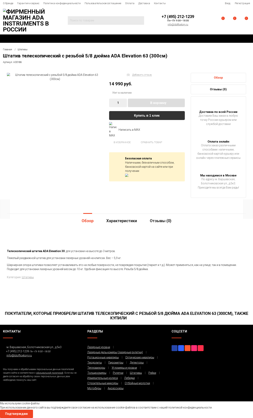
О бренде (8, 3)
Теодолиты (94, 362)
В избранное (122, 142)
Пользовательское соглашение (103, 3)
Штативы (28, 277)
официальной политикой (49, 372)
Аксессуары (116, 388)
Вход (227, 3)
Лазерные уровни (98, 347)
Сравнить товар (151, 142)
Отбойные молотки (137, 383)
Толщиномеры (96, 372)
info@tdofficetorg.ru (178, 24)
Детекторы (137, 362)
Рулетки (118, 372)
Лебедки (129, 378)
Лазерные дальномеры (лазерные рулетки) (115, 352)
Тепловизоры (96, 367)
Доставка (144, 3)
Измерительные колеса (102, 378)
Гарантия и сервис (28, 3)
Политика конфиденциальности (62, 3)
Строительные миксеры (102, 383)
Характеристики (121, 220)
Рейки (152, 372)
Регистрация (242, 3)
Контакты (160, 3)
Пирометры (115, 362)
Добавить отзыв (142, 74)
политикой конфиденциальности (190, 407)
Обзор (218, 77)
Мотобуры (94, 388)
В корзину (158, 103)
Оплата (129, 3)
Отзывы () (218, 89)
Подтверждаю (16, 414)
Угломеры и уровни (124, 367)
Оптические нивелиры (139, 357)
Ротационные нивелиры (103, 357)
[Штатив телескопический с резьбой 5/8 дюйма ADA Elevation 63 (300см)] (55, 76)
